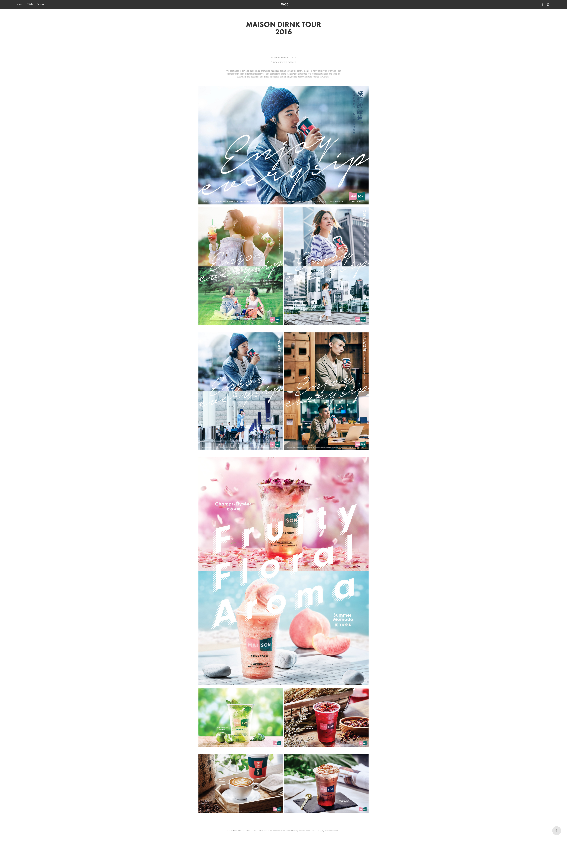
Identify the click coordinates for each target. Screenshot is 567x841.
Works (30, 4)
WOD (285, 4)
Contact (40, 4)
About (19, 4)
